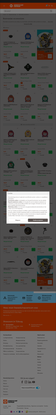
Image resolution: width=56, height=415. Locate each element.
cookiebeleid (30, 215)
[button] (38, 220)
